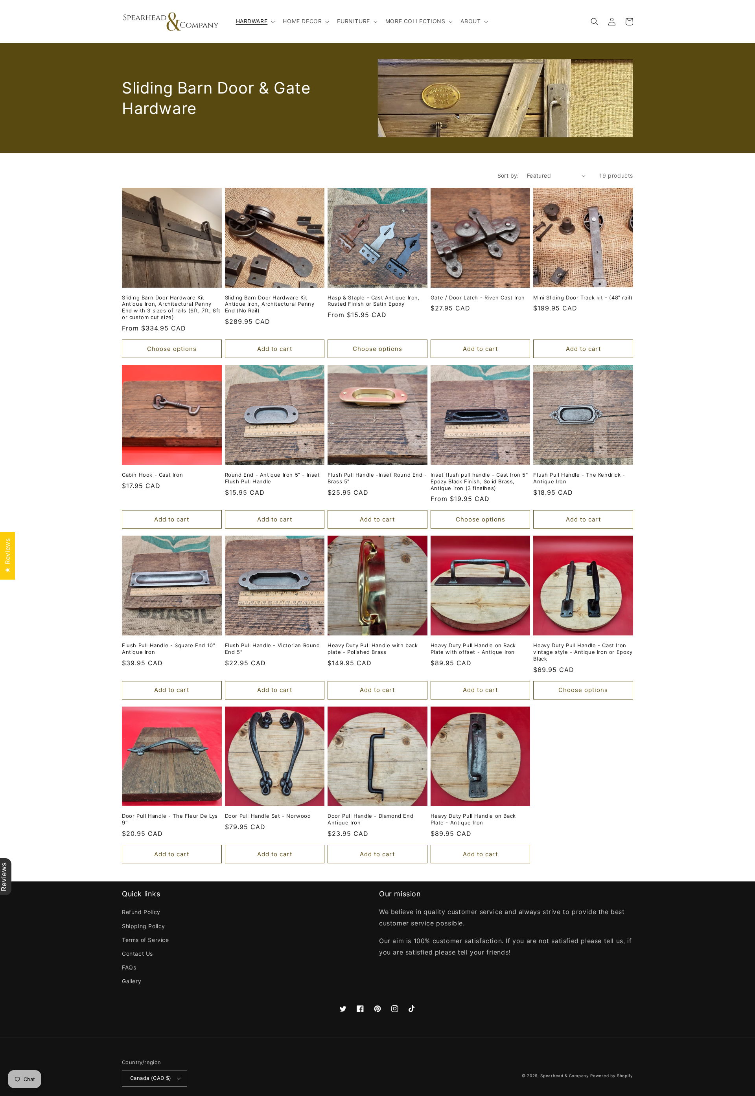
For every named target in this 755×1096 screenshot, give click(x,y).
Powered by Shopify (611, 1075)
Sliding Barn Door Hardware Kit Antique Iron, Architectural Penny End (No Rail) (270, 304)
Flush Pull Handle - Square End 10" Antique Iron (168, 648)
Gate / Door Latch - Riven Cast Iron (478, 297)
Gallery (131, 981)
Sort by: (508, 175)
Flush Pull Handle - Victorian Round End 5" (272, 648)
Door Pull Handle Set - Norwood (268, 816)
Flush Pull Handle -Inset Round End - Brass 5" (377, 478)
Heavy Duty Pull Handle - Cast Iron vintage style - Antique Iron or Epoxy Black (582, 652)
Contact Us (137, 953)
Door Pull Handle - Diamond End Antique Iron (370, 819)
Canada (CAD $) (150, 1078)
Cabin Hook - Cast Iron (152, 475)
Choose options (172, 348)
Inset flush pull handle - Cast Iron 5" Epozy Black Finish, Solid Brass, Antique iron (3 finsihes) (479, 481)
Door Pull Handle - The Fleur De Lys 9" (170, 819)
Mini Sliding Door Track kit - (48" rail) (582, 297)
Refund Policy (141, 912)
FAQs (129, 967)
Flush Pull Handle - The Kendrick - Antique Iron (579, 478)
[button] (254, 21)
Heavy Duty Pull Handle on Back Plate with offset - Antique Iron (473, 648)
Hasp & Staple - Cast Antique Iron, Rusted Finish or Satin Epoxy (374, 300)
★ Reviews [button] (7, 555)
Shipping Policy (143, 926)
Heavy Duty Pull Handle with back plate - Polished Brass (373, 648)
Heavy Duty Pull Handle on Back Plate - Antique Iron (473, 819)
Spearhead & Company (564, 1075)
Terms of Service (145, 939)
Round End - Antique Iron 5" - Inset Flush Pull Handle (272, 478)
